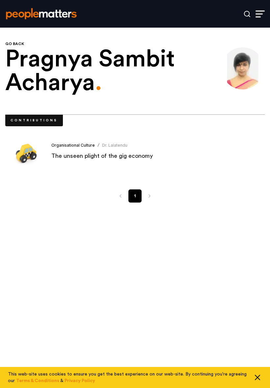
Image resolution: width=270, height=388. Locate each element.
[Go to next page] (149, 196)
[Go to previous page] (120, 196)
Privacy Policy (80, 380)
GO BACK (14, 44)
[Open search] (247, 14)
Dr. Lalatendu (114, 145)
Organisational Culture (73, 145)
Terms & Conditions (37, 380)
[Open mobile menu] (260, 14)
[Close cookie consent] (257, 377)
